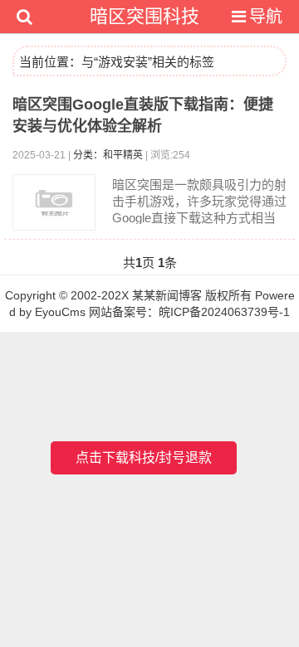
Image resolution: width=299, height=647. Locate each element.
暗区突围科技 (144, 16)
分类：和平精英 (108, 155)
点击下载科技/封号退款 (144, 457)
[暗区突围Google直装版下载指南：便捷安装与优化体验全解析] (54, 202)
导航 (265, 16)
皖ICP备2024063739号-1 (224, 312)
